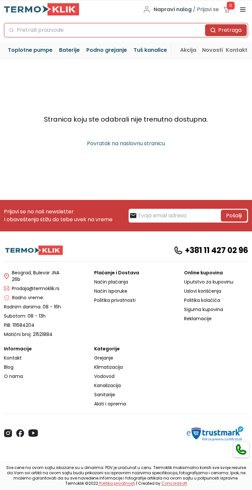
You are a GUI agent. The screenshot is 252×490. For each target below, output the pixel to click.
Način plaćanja (111, 282)
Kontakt (236, 50)
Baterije (69, 50)
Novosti (212, 50)
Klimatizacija (108, 367)
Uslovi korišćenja (202, 291)
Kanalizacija (107, 385)
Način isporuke (110, 291)
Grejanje (103, 358)
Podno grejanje (106, 50)
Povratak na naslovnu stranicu (126, 143)
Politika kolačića (202, 300)
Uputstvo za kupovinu (208, 282)
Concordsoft (174, 483)
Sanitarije (104, 394)
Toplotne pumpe (30, 50)
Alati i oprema (110, 404)
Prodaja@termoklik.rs (35, 288)
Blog (8, 367)
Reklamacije (198, 318)
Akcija (188, 50)
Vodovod (104, 376)
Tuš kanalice (150, 50)
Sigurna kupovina (203, 309)
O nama (13, 376)
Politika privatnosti (115, 300)
